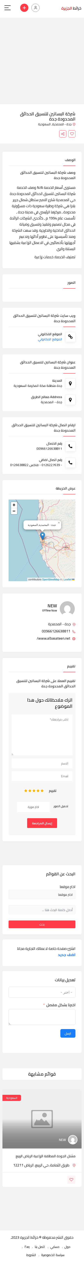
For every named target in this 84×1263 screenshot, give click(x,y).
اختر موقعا (67, 887)
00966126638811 (56, 631)
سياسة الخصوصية (52, 1255)
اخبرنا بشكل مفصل (60, 1005)
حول (67, 1247)
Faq (27, 1247)
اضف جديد (66, 955)
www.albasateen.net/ (54, 638)
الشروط (31, 1255)
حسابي (54, 1247)
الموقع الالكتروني (50, 339)
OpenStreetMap (51, 579)
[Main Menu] (7, 8)
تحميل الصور (61, 806)
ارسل (68, 1033)
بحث (42, 924)
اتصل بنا (40, 1247)
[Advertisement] (42, 60)
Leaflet (68, 579)
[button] (42, 536)
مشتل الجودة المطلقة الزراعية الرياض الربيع (45, 1156)
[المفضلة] (71, 133)
